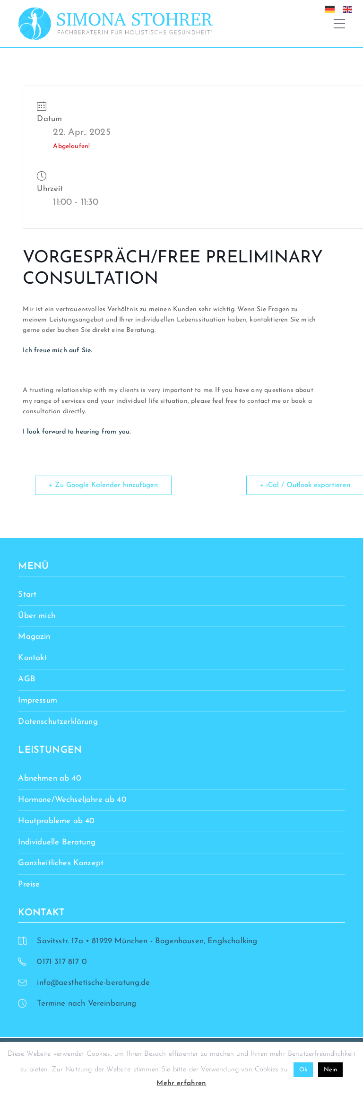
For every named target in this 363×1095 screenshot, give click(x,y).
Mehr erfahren (181, 1083)
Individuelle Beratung (56, 842)
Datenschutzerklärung (57, 722)
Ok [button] (303, 1070)
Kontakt (32, 658)
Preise (29, 884)
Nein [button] (330, 1070)
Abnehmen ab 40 (49, 778)
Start (27, 595)
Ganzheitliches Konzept (61, 863)
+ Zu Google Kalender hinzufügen (103, 485)
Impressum (37, 700)
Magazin (34, 637)
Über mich (36, 616)
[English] (350, 9)
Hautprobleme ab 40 (56, 821)
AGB (26, 679)
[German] (332, 9)
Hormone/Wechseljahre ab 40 (72, 800)
